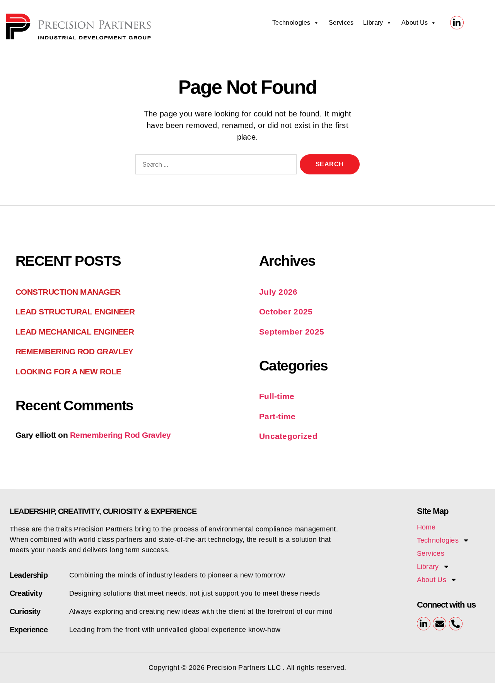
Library (373, 22)
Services (341, 22)
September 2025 (291, 331)
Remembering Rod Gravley (74, 351)
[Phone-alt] (456, 623)
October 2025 (286, 311)
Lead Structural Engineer (75, 311)
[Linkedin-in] (457, 22)
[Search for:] (214, 166)
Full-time (277, 396)
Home (426, 527)
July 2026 (278, 291)
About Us (414, 22)
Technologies (291, 22)
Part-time (277, 416)
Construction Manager (68, 291)
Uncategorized (288, 436)
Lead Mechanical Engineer (74, 331)
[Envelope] (439, 623)
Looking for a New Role (68, 371)
